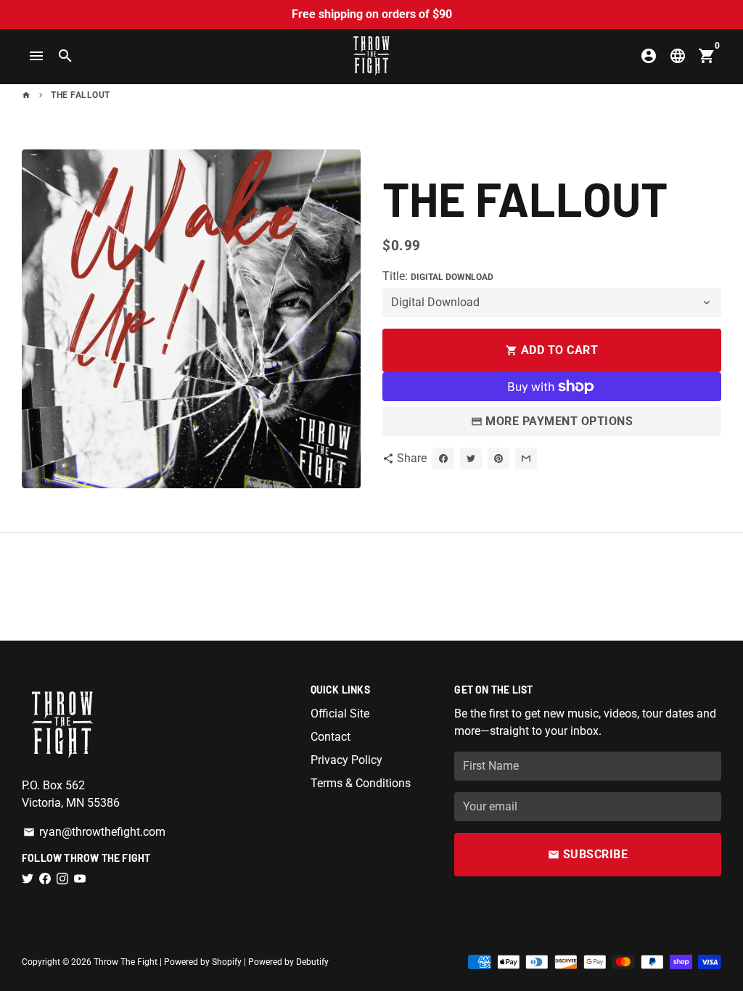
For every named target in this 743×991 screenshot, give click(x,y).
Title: (437, 276)
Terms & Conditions (361, 783)
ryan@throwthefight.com (94, 832)
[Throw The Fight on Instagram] (62, 879)
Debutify (312, 962)
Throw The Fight (125, 962)
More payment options (559, 421)
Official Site (340, 713)
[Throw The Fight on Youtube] (80, 879)
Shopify (227, 962)
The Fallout (80, 95)
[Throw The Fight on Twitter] (27, 879)
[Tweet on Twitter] (471, 458)
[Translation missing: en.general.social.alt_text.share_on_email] (526, 458)
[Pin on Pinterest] (498, 458)
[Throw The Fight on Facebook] (45, 879)
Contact (330, 737)
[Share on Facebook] (443, 458)
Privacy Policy (346, 760)
